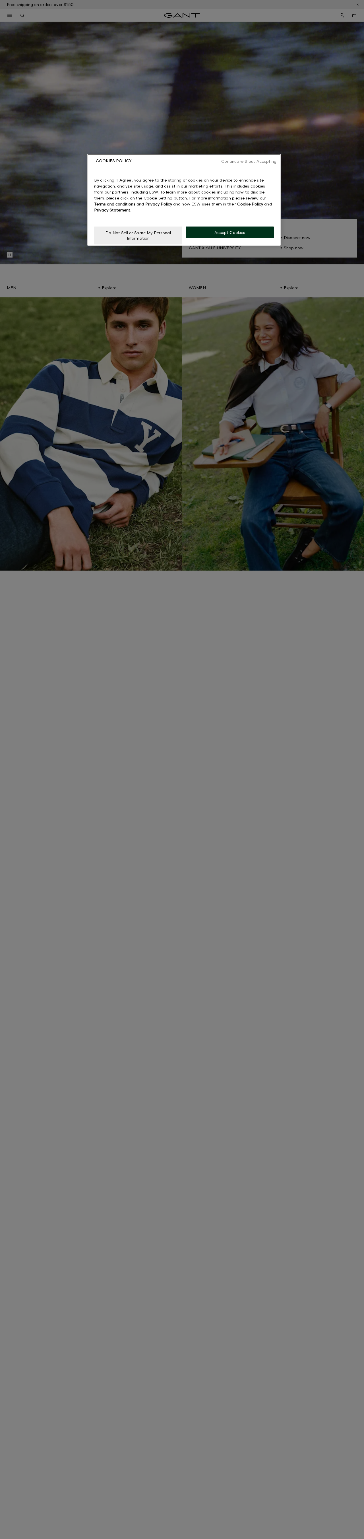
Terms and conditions (114, 203)
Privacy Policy (158, 203)
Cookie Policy (250, 203)
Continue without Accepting (248, 161)
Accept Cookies (229, 232)
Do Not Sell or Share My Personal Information (138, 235)
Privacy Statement (112, 209)
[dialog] (184, 200)
